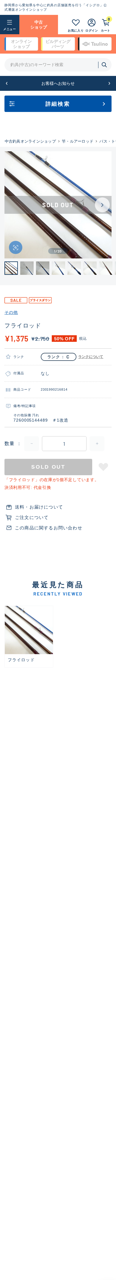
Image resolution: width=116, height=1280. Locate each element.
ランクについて (91, 357)
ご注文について (31, 517)
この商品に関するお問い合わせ (48, 527)
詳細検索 (58, 104)
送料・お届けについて (39, 506)
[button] (6, 83)
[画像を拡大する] (15, 247)
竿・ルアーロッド (77, 141)
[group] (28, 636)
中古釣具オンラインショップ (30, 141)
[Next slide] (102, 204)
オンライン (21, 44)
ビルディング (58, 44)
